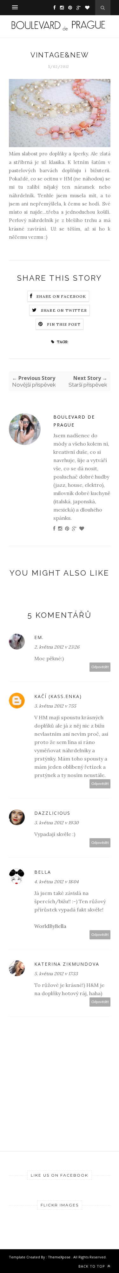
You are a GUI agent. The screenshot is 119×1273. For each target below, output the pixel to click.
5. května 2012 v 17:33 (56, 973)
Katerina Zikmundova (66, 964)
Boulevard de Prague (74, 421)
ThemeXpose (59, 1257)
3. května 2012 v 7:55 (55, 706)
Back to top (92, 1266)
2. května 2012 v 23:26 (56, 647)
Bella (42, 872)
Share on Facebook (61, 296)
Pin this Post (64, 324)
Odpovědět (100, 667)
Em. (39, 637)
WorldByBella (50, 926)
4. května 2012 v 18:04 (56, 882)
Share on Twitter (64, 310)
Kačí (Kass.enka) (58, 696)
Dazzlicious (52, 813)
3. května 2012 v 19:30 (56, 823)
